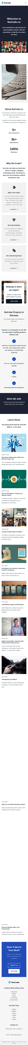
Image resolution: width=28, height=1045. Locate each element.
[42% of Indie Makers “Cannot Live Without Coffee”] (14, 479)
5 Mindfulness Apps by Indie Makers (13, 604)
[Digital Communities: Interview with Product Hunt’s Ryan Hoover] (14, 626)
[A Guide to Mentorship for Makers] (14, 517)
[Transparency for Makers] (14, 665)
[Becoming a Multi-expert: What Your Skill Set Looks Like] (14, 443)
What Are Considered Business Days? (13, 804)
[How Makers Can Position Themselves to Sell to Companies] (14, 554)
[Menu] (25, 2)
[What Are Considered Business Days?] (14, 745)
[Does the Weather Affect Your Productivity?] (14, 868)
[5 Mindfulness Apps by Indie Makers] (14, 590)
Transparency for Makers (9, 679)
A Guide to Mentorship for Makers (12, 531)
